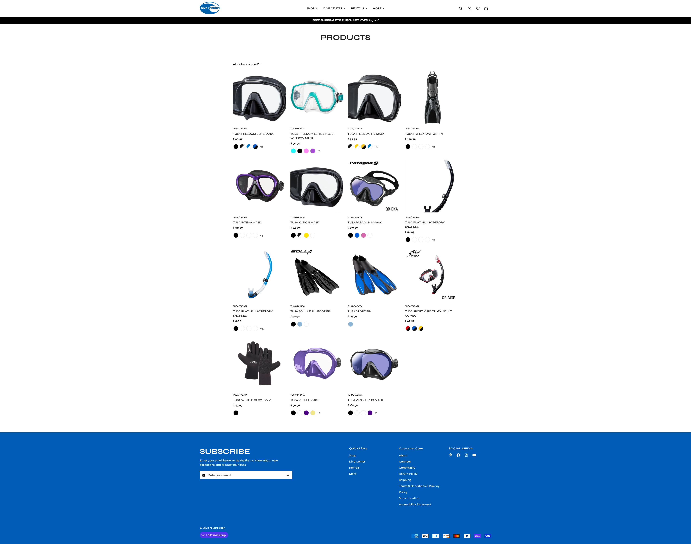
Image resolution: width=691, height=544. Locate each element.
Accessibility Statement (415, 504)
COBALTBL (421, 239)
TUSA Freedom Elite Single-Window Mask (312, 136)
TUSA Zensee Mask (304, 400)
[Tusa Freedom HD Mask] (374, 97)
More (377, 8)
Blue (299, 324)
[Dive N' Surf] (210, 8)
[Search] (460, 8)
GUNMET (299, 413)
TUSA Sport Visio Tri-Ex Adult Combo (428, 313)
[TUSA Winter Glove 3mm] (259, 363)
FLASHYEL (421, 146)
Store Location (409, 498)
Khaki (312, 413)
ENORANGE (249, 235)
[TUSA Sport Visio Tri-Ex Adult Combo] (431, 274)
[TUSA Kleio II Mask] (317, 186)
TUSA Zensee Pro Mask (365, 400)
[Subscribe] (288, 475)
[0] (486, 8)
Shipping (405, 480)
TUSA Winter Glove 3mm (252, 400)
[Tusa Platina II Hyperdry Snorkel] (431, 186)
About (403, 455)
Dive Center (332, 8)
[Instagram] (466, 455)
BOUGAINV (414, 239)
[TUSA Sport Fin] (374, 274)
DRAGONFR (427, 239)
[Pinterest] (450, 455)
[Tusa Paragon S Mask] (374, 186)
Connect (405, 461)
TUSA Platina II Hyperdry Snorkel (253, 313)
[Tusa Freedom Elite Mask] (259, 97)
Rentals (357, 8)
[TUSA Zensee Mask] (317, 363)
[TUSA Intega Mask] (259, 186)
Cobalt (242, 235)
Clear (357, 413)
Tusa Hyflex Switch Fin (424, 133)
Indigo (306, 413)
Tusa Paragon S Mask (365, 222)
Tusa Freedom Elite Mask (253, 133)
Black (408, 146)
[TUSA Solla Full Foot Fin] (317, 274)
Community (407, 468)
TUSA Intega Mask (247, 222)
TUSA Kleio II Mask (304, 222)
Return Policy (408, 474)
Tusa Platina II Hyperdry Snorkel (425, 224)
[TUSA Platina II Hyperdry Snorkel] (259, 274)
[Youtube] (474, 455)
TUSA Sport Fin (359, 311)
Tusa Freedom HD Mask (366, 133)
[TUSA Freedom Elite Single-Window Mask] (317, 97)
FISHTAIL (414, 146)
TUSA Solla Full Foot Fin (310, 311)
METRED (427, 146)
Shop (311, 8)
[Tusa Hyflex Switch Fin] (431, 97)
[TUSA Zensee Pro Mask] (374, 363)
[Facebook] (458, 455)
